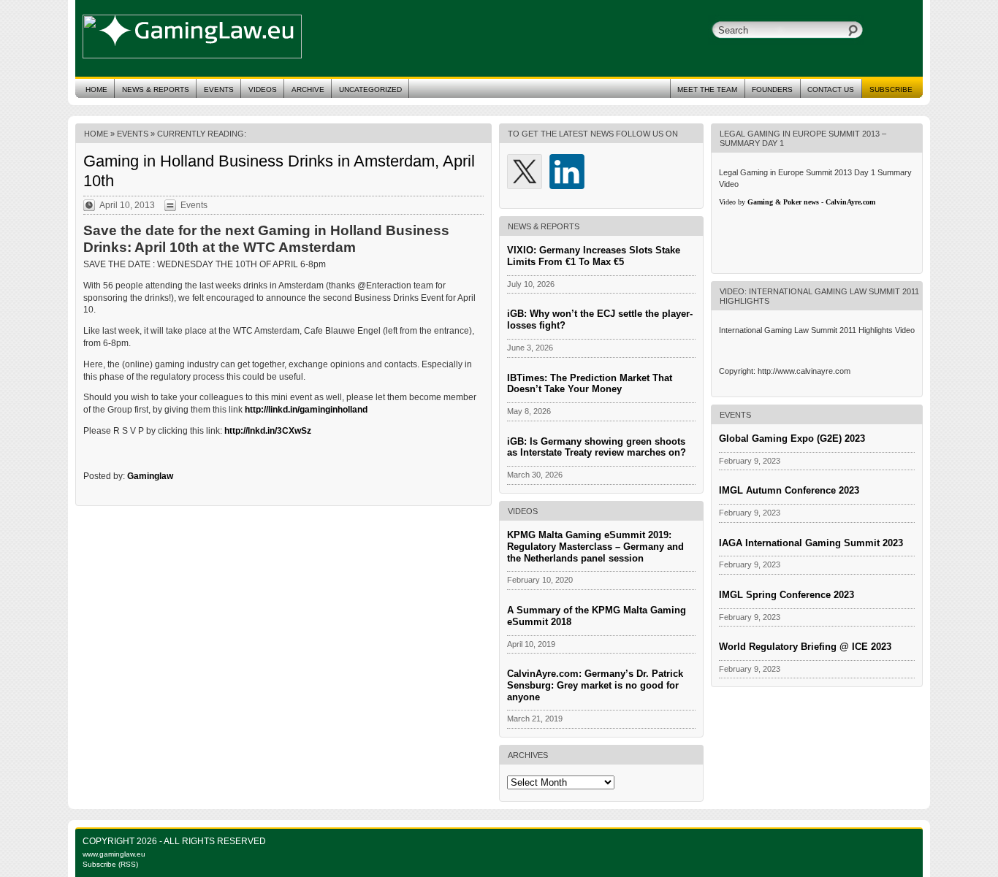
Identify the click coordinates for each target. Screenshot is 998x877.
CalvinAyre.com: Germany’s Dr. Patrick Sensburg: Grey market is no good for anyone (595, 685)
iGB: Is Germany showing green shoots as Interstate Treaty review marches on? (596, 447)
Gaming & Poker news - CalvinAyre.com (811, 202)
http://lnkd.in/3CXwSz (267, 431)
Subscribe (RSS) (110, 864)
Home (96, 89)
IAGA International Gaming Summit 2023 (811, 542)
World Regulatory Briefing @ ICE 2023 (805, 646)
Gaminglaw (150, 476)
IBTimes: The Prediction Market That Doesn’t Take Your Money (589, 383)
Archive (308, 89)
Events (219, 89)
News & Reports (155, 89)
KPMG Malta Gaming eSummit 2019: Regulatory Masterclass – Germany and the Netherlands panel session (595, 546)
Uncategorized (370, 89)
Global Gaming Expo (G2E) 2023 (792, 438)
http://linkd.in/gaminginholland (306, 410)
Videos (262, 89)
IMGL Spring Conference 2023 (786, 594)
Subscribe (891, 89)
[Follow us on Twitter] (524, 171)
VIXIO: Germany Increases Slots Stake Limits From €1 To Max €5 (593, 256)
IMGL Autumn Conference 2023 (789, 490)
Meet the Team (707, 89)
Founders (772, 89)
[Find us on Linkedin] (566, 171)
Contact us (830, 89)
